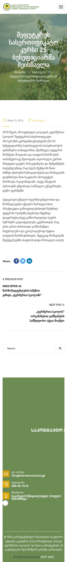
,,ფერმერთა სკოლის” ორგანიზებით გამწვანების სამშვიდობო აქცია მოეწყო (47, 316)
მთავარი (20, 72)
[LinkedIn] (29, 261)
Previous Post (14, 279)
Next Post (55, 304)
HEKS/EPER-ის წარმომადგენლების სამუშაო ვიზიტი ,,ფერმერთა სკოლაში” (22, 290)
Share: (6, 261)
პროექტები (12, 426)
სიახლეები (39, 72)
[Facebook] (16, 261)
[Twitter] (23, 261)
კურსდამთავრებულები (20, 421)
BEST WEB (47, 557)
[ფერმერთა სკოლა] (21, 7)
